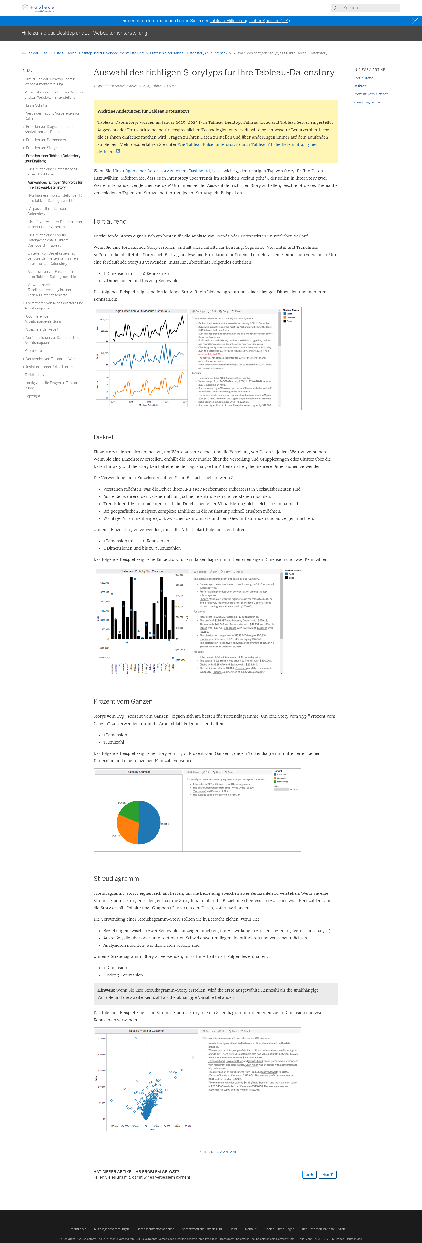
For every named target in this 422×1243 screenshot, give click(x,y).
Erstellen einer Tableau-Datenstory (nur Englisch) (189, 53)
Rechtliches (78, 1229)
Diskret (359, 86)
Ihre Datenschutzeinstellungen (323, 1229)
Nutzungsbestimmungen (111, 1229)
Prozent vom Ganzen (371, 94)
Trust (233, 1229)
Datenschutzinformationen (155, 1229)
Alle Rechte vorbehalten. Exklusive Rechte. (130, 1239)
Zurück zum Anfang (218, 1152)
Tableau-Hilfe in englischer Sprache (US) (250, 20)
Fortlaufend (363, 78)
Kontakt (251, 1229)
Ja (308, 1175)
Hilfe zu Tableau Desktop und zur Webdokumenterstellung (99, 53)
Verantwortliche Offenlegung (202, 1229)
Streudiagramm (366, 102)
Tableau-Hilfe (37, 53)
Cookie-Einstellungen (279, 1229)
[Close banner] (416, 21)
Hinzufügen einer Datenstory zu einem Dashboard (161, 170)
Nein (326, 1175)
